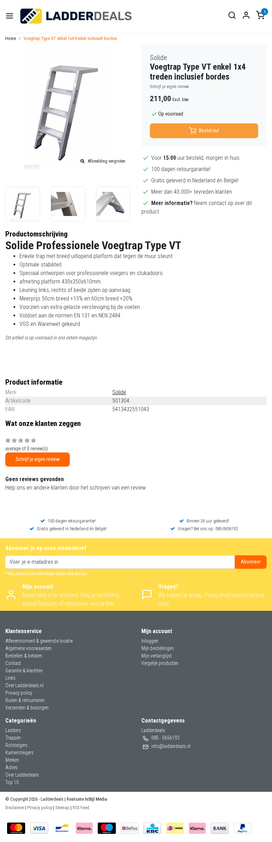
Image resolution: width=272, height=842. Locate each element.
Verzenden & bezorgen (27, 708)
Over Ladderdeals (22, 775)
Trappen (13, 738)
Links (10, 678)
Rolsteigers (16, 745)
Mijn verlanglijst (156, 656)
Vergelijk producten (159, 663)
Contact (13, 663)
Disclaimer (14, 807)
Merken (12, 760)
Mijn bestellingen (157, 648)
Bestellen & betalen (23, 656)
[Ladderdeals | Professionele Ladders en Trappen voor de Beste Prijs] (76, 16)
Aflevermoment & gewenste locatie (39, 641)
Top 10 (12, 782)
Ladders (13, 730)
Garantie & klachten (24, 670)
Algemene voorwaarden (28, 648)
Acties (11, 767)
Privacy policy (18, 693)
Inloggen (149, 641)
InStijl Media (95, 799)
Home (10, 38)
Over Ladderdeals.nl (24, 685)
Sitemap (62, 807)
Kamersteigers (19, 752)
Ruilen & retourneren (25, 700)
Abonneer (251, 562)
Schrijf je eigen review (169, 86)
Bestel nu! (209, 131)
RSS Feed (81, 807)
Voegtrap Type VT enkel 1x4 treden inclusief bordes (70, 38)
